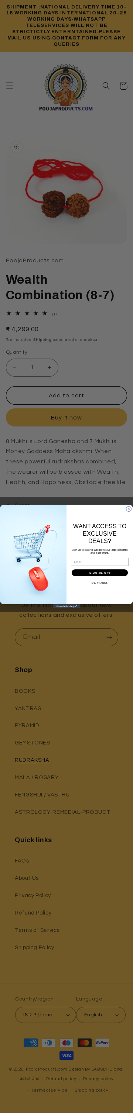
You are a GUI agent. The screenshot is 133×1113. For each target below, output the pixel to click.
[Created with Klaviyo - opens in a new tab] (66, 606)
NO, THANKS (100, 583)
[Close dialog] (129, 509)
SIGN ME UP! (99, 572)
